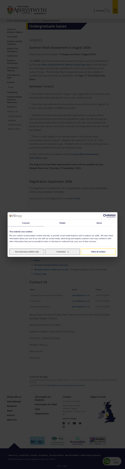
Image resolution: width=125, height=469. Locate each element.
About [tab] (99, 223)
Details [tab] (63, 223)
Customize (61, 252)
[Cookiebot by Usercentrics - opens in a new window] (105, 216)
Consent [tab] (26, 223)
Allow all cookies (98, 252)
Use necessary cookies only (27, 252)
